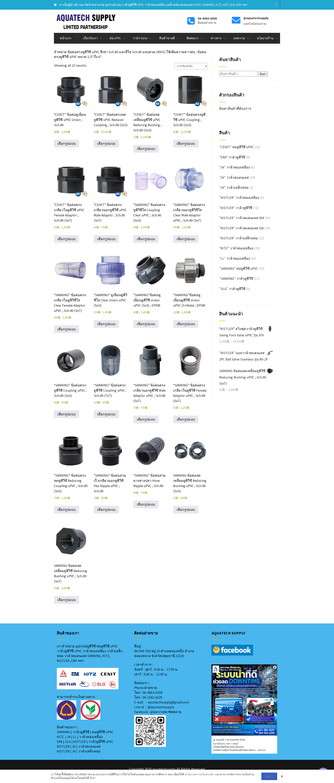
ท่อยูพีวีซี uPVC (102, 732)
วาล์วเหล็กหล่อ (89, 751)
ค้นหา (263, 74)
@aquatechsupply (161, 707)
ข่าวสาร (216, 38)
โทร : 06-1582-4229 (148, 697)
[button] (217, 709)
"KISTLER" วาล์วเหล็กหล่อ (238, 238)
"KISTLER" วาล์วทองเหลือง (239, 197)
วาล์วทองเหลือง (91, 737)
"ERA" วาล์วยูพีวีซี (232, 157)
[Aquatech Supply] (86, 21)
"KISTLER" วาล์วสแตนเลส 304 (241, 218)
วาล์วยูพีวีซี (81, 732)
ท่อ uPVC (115, 38)
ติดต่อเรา (193, 38)
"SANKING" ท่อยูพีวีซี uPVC (238, 268)
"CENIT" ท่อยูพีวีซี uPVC (236, 147)
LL (75, 737)
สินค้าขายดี (167, 38)
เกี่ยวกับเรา (90, 38)
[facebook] (276, 5)
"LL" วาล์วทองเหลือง (234, 258)
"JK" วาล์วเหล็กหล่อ (234, 187)
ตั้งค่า (93, 778)
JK (69, 737)
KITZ (60, 737)
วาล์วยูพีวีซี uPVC (100, 741)
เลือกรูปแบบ (66, 143)
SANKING (63, 732)
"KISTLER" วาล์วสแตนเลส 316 (241, 228)
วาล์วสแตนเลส (89, 746)
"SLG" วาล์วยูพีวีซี (232, 289)
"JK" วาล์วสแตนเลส (234, 177)
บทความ (239, 38)
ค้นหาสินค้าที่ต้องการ (235, 108)
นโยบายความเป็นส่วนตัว (199, 774)
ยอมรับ (269, 776)
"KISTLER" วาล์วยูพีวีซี (235, 208)
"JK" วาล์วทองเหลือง (234, 167)
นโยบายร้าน (265, 38)
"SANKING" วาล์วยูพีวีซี (236, 278)
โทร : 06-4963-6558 (148, 692)
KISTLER (79, 741)
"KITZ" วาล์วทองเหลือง (236, 248)
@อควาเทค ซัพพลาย (165, 712)
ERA (59, 741)
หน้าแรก (65, 38)
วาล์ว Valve (140, 38)
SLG (68, 741)
